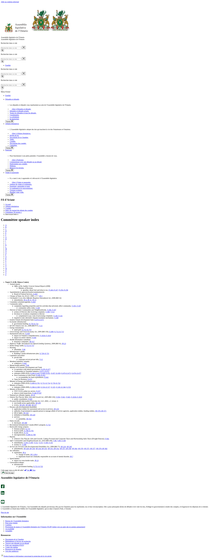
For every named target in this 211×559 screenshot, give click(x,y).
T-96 (27, 365)
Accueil (8, 204)
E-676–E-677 (45, 369)
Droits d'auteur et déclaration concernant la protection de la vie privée (28, 556)
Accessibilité (9, 529)
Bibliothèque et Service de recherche (18, 541)
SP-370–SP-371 (100, 411)
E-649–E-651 (45, 373)
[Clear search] (24, 47)
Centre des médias (11, 547)
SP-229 (32, 415)
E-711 (26, 433)
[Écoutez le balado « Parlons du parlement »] (2, 497)
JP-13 (34, 300)
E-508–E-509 (35, 387)
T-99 (23, 349)
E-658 (27, 334)
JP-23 (64, 344)
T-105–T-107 (76, 306)
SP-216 (56, 409)
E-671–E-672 (44, 371)
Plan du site (5, 512)
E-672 (30, 379)
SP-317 (32, 342)
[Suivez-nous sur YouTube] (3, 503)
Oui (28, 470)
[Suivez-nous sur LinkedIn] (2, 494)
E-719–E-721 (33, 324)
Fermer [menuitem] (8, 121)
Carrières (8, 525)
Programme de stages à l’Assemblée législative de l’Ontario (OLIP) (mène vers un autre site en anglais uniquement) (45, 527)
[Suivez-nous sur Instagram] (2, 483)
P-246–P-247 (53, 290)
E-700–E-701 (29, 431)
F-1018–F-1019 (45, 336)
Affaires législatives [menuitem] (12, 124)
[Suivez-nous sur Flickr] (2, 499)
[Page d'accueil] (35, 35)
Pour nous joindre (11, 523)
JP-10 (33, 395)
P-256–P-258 (63, 290)
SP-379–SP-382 (101, 449)
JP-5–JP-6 (33, 455)
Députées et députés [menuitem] (12, 99)
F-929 (30, 399)
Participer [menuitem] (8, 150)
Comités (8, 208)
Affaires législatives (12, 206)
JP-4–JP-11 (27, 300)
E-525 (53, 387)
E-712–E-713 (26, 330)
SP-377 (92, 449)
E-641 (46, 377)
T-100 (38, 308)
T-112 (52, 312)
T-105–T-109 (28, 443)
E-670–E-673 (66, 373)
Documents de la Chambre (14, 539)
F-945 (24, 363)
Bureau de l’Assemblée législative (17, 521)
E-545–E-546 (61, 387)
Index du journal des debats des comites (19, 210)
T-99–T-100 (61, 441)
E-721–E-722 (38, 466)
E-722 (48, 425)
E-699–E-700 (31, 435)
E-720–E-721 (44, 353)
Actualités (8, 531)
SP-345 (69, 447)
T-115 (41, 443)
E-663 (33, 302)
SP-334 (25, 413)
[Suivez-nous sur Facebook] (3, 488)
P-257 (38, 391)
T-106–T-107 (51, 310)
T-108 (47, 312)
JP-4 (24, 453)
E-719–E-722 (55, 383)
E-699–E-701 (35, 383)
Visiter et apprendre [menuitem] (12, 173)
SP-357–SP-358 (65, 449)
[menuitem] (21, 109)
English (8, 65)
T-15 (40, 326)
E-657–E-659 (55, 373)
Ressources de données (13, 549)
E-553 (68, 387)
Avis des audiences (11, 551)
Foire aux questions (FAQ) (14, 545)
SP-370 (80, 449)
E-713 (28, 429)
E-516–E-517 (45, 387)
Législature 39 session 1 (13, 212)
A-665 (35, 294)
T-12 (41, 359)
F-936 (34, 338)
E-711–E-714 (45, 383)
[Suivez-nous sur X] (2, 490)
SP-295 (38, 403)
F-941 (63, 397)
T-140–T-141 (58, 316)
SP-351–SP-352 (53, 449)
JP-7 (71, 456)
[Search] (2, 50)
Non (33, 470)
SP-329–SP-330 (29, 449)
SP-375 (86, 449)
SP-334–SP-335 (41, 449)
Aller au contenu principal (10, 2)
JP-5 (40, 296)
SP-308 (28, 405)
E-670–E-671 (39, 320)
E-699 (51, 332)
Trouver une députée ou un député (17, 543)
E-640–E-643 (35, 373)
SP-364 (74, 449)
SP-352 (28, 419)
